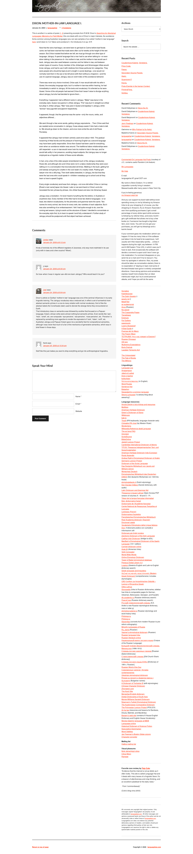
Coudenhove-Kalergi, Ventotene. (134, 62)
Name (78, 396)
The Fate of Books (129, 358)
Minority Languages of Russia (133, 627)
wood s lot (126, 299)
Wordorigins (126, 426)
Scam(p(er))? (127, 79)
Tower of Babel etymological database (137, 560)
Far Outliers (126, 320)
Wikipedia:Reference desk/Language (136, 428)
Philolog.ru (126, 619)
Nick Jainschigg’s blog (130, 751)
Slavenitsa (126, 621)
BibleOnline (126, 439)
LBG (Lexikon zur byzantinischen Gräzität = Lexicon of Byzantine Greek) (139, 582)
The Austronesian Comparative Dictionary (138, 704)
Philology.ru (126, 616)
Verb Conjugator (128, 552)
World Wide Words (129, 554)
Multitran (125, 407)
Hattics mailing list (129, 744)
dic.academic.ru (128, 597)
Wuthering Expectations (131, 344)
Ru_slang (126, 629)
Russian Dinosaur (129, 339)
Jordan (46, 239)
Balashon (125, 389)
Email (78, 403)
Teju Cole (146, 768)
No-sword (125, 309)
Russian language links (131, 635)
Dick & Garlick (127, 376)
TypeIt (124, 420)
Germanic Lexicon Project (132, 460)
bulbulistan (126, 378)
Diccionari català (128, 522)
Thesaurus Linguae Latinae (132, 493)
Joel (44, 289)
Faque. (124, 69)
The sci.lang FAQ (128, 431)
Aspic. (124, 76)
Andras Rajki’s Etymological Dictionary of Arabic (141, 458)
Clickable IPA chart (129, 423)
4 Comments (66, 28)
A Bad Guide (127, 328)
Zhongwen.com (128, 688)
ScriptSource (127, 436)
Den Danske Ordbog (130, 485)
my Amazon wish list (130, 195)
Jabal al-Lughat (128, 373)
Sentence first (127, 386)
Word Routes (127, 384)
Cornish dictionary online (131, 546)
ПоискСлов (126, 600)
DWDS (124, 477)
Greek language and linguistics (134, 570)
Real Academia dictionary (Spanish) (136, 519)
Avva (124, 307)
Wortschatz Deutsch (129, 471)
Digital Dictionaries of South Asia (135, 696)
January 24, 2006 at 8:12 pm (54, 242)
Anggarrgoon (127, 370)
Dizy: (124, 527)
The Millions (126, 360)
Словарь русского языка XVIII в (134, 662)
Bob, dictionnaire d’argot (131, 501)
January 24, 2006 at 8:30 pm (54, 268)
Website (79, 411)
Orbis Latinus (127, 586)
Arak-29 (125, 549)
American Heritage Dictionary (133, 410)
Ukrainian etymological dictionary (135, 675)
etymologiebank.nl (129, 482)
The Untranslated (128, 355)
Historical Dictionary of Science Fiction (137, 726)
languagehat (52, 28)
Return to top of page (40, 847)
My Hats (125, 171)
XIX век (125, 342)
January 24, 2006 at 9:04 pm (54, 292)
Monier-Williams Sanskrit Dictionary (136, 699)
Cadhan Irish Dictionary (131, 538)
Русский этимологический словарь (136, 603)
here (34, 42)
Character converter (129, 737)
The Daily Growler (129, 296)
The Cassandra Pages (130, 312)
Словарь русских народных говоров (136, 651)
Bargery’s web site (129, 715)
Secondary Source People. (132, 72)
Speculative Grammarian (131, 729)
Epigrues (125, 317)
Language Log (127, 368)
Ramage (125, 756)
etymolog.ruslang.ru (129, 611)
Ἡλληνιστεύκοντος (130, 381)
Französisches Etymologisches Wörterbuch (139, 517)
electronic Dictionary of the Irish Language (138, 536)
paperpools (126, 323)
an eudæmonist (128, 304)
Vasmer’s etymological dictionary (135, 632)
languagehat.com (40, 6)
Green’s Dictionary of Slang (132, 412)
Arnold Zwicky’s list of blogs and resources (138, 404)
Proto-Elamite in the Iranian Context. (136, 86)
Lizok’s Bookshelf (128, 326)
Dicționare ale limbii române (133, 533)
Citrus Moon (126, 754)
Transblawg (126, 315)
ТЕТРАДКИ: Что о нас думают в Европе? (139, 336)
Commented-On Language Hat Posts (136, 159)
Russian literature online (131, 637)
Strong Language (128, 394)
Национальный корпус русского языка (137, 640)
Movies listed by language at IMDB (135, 721)
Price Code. (126, 66)
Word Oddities (127, 731)
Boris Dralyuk (127, 347)
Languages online (129, 723)
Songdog (125, 291)
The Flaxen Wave (128, 334)
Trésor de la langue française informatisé (138, 498)
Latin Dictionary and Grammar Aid (135, 490)
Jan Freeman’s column (136, 734)
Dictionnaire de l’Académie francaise (136, 503)
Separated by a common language (135, 392)
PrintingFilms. (127, 89)
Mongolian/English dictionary (133, 694)
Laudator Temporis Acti (131, 350)
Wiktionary (126, 415)
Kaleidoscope (127, 293)
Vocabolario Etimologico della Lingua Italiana (139, 525)
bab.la (124, 418)
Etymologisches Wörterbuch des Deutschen (139, 474)
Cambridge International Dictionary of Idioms (139, 444)
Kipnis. (124, 83)
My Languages (127, 166)
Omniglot (125, 434)
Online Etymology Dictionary (133, 557)
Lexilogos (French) (129, 511)
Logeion (125, 565)
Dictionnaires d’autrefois (131, 514)
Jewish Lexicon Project (131, 442)
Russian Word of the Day (131, 667)
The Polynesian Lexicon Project (134, 707)
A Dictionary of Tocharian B (132, 683)
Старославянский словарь (133, 656)
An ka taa (125, 710)
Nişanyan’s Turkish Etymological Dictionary (139, 702)
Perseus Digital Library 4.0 (132, 562)
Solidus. (125, 93)
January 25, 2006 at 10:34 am (55, 345)
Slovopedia (126, 589)
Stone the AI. (143, 108)
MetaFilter (125, 301)
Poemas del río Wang (130, 331)
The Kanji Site (127, 691)
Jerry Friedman (127, 123)
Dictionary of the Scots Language (135, 463)
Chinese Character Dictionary (133, 686)
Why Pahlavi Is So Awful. (142, 129)
